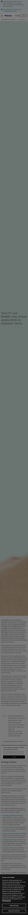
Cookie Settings (14, 905)
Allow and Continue (14, 911)
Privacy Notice (7, 900)
